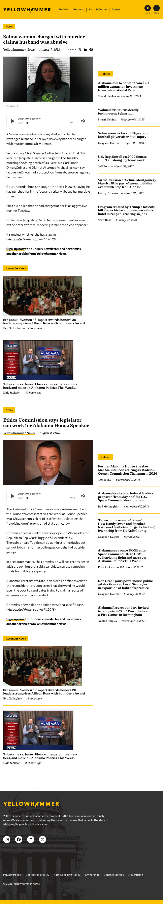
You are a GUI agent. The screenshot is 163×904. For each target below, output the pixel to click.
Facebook (91, 49)
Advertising (135, 874)
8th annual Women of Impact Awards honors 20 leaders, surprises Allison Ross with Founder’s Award (44, 321)
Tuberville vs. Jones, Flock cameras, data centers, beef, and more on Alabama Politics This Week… (40, 386)
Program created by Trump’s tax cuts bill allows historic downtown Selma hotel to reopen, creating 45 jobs (126, 210)
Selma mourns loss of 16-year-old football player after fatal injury (123, 135)
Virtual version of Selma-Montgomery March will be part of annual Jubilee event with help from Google (127, 183)
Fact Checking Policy (67, 874)
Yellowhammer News (19, 49)
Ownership (92, 874)
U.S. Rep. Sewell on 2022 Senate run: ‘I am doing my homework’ (122, 158)
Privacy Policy (12, 874)
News (9, 26)
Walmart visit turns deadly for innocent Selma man (118, 111)
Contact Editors (114, 874)
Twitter (80, 49)
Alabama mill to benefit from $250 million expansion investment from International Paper (124, 86)
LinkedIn (85, 49)
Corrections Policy (37, 874)
